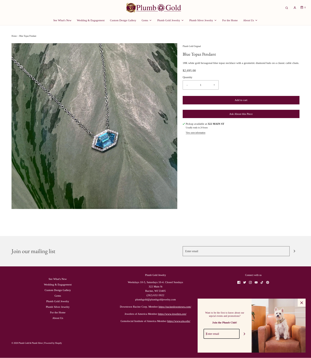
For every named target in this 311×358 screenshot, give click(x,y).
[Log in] (295, 7)
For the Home (230, 20)
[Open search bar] (286, 8)
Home (14, 36)
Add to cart (241, 100)
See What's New (62, 20)
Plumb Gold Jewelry (57, 301)
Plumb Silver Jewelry (58, 306)
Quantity (187, 77)
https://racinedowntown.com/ (175, 306)
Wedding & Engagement (91, 20)
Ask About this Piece (241, 113)
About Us (57, 318)
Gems (58, 295)
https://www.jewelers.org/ (172, 313)
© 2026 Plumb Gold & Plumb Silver (27, 343)
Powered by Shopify (53, 343)
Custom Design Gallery (123, 20)
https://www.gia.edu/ (178, 321)
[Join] (294, 251)
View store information (195, 132)
